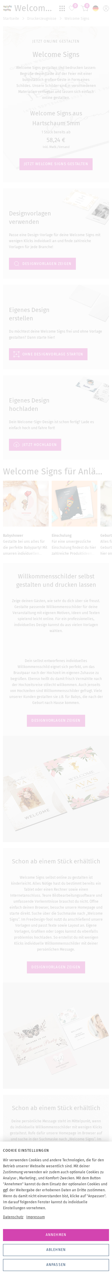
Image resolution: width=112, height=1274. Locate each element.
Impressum (35, 1217)
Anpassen (56, 1265)
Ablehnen (56, 1250)
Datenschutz (13, 1217)
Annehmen (56, 1235)
